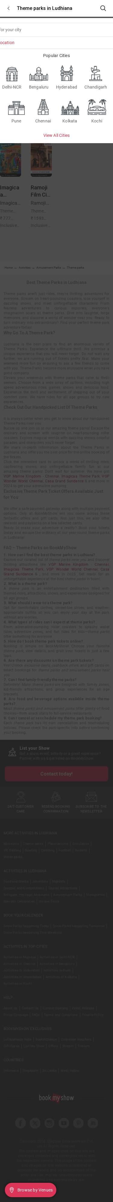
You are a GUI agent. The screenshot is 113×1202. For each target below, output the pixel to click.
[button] (8, 8)
